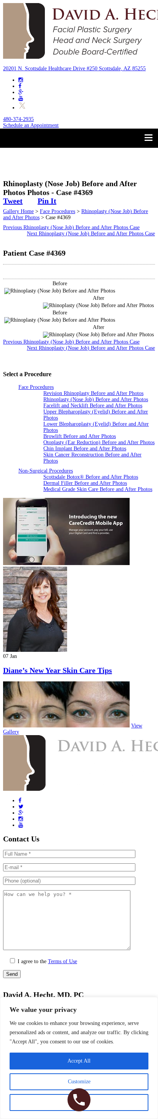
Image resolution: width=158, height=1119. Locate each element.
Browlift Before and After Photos (79, 436)
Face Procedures (57, 211)
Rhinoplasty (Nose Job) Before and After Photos (95, 399)
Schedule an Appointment (31, 125)
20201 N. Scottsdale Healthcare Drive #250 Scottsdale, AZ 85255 (74, 68)
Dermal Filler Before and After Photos (85, 483)
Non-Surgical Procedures (45, 471)
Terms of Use (62, 961)
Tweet (13, 201)
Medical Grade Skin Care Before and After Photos (97, 489)
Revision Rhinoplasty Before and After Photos (93, 393)
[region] (79, 1058)
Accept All (79, 1061)
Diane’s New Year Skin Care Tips (57, 670)
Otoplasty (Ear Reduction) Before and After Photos (99, 442)
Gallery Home (18, 211)
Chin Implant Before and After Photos (84, 448)
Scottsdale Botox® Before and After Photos (90, 477)
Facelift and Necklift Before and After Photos (92, 405)
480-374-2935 (18, 119)
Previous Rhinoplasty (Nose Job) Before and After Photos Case (71, 227)
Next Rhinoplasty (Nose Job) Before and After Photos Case (91, 233)
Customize (79, 1081)
